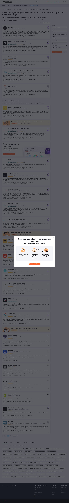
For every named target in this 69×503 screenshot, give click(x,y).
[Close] (53, 237)
